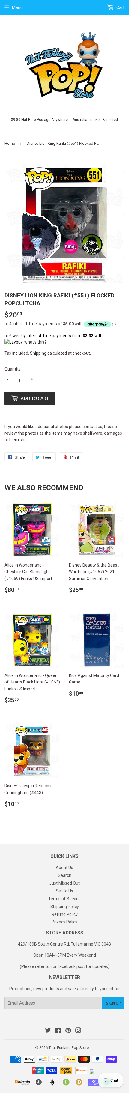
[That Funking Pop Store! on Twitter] (48, 1031)
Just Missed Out (64, 883)
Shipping (38, 353)
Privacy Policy (64, 921)
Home (9, 143)
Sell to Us (64, 891)
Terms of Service (64, 898)
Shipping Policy (64, 906)
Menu (17, 7)
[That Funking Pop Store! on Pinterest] (68, 1031)
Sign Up (113, 1003)
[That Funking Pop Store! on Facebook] (58, 1031)
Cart (120, 7)
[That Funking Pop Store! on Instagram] (78, 1031)
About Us (64, 867)
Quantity (12, 369)
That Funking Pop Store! (69, 1047)
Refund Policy (65, 914)
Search (64, 875)
